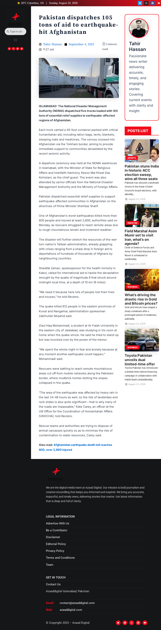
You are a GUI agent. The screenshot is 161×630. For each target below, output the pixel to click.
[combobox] (15, 31)
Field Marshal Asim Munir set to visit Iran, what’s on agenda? (141, 237)
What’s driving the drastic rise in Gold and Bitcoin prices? (141, 299)
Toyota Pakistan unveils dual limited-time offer (140, 359)
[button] (15, 40)
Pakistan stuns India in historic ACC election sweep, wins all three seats (142, 172)
